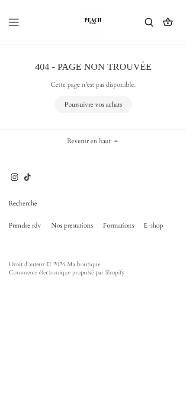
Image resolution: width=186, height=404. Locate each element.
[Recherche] (148, 22)
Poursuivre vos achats (93, 104)
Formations (118, 225)
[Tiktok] (27, 176)
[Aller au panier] (168, 22)
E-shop (153, 225)
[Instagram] (14, 176)
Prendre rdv (25, 225)
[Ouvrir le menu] (14, 22)
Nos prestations (72, 225)
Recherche (23, 203)
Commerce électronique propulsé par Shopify (67, 273)
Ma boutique (83, 264)
